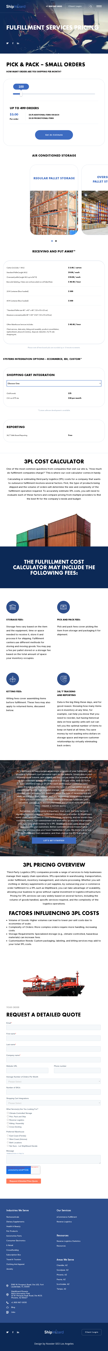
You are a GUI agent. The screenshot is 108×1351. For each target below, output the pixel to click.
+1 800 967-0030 (19, 1302)
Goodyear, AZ (62, 1270)
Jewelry (9, 1269)
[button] (52, 241)
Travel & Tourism (13, 1259)
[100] (21, 94)
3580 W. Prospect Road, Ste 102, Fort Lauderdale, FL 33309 (27, 1286)
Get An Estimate (54, 135)
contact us (34, 802)
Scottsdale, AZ (63, 1284)
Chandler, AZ (62, 1265)
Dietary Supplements (15, 1222)
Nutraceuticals (12, 1217)
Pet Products (12, 1231)
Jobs (13, 1312)
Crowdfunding (12, 1250)
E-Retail (9, 1245)
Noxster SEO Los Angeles (60, 1343)
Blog (13, 1307)
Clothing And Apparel (15, 1264)
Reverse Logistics (64, 1222)
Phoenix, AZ (62, 1275)
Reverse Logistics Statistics (68, 1241)
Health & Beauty (13, 1226)
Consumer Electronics (15, 1241)
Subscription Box (13, 1255)
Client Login (75, 6)
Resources (61, 1246)
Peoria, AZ (61, 1279)
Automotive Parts (14, 1236)
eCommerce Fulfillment (67, 1217)
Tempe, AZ (61, 1289)
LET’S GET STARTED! (53, 840)
